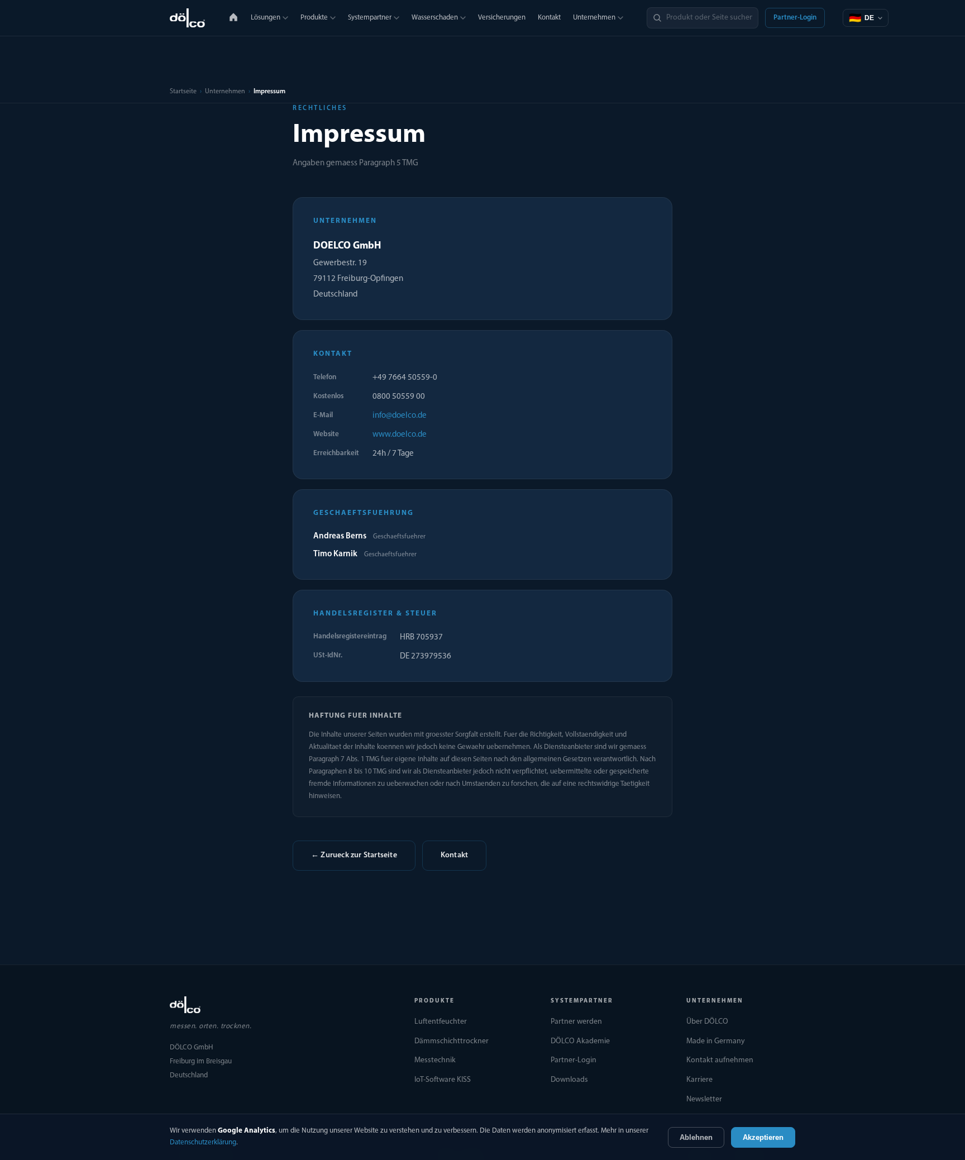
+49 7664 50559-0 (404, 378)
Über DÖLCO (707, 1022)
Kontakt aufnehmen (719, 1060)
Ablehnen (696, 1137)
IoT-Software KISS (442, 1080)
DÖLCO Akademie (580, 1041)
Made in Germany (715, 1041)
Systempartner (369, 17)
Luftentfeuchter (440, 1022)
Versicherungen (502, 17)
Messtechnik (435, 1060)
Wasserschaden (435, 17)
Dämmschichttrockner (451, 1041)
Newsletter (704, 1099)
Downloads (569, 1080)
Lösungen (265, 17)
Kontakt (549, 17)
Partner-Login (794, 17)
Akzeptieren (763, 1137)
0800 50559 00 (398, 397)
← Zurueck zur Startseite (354, 855)
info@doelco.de (399, 416)
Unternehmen (594, 17)
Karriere (699, 1080)
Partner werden (576, 1022)
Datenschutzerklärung (203, 1142)
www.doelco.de (399, 435)
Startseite (183, 91)
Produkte (314, 17)
